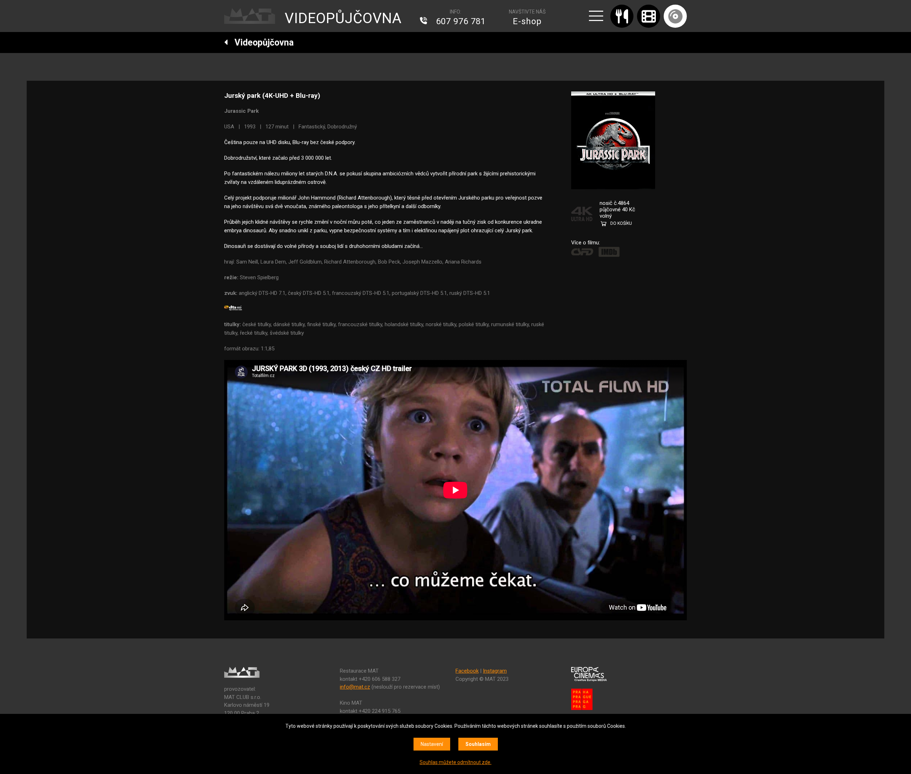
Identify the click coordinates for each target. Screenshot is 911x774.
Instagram (495, 671)
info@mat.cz (355, 687)
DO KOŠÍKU (621, 223)
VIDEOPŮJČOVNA (343, 18)
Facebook (467, 671)
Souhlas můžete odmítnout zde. (455, 762)
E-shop (527, 21)
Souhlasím (478, 744)
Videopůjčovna (261, 42)
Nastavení (432, 744)
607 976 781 (461, 21)
